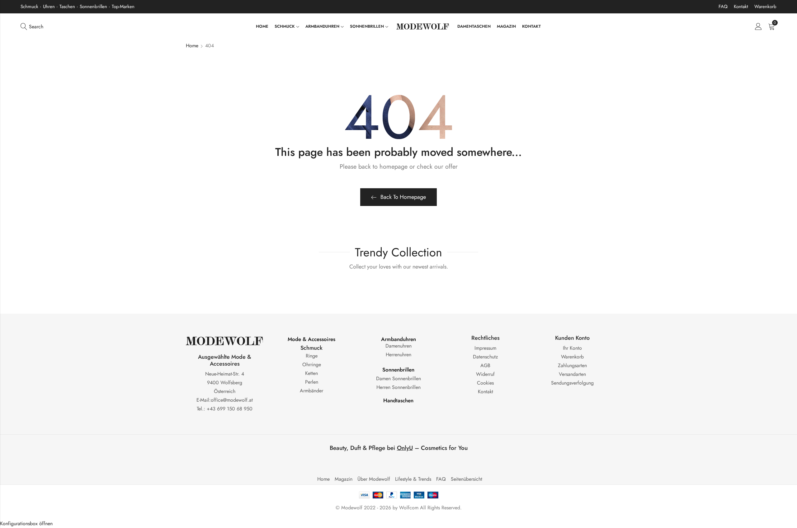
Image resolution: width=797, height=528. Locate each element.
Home (192, 45)
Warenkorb (765, 6)
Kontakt (741, 6)
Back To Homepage (403, 197)
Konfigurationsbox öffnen (26, 523)
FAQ (723, 6)
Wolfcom (408, 507)
